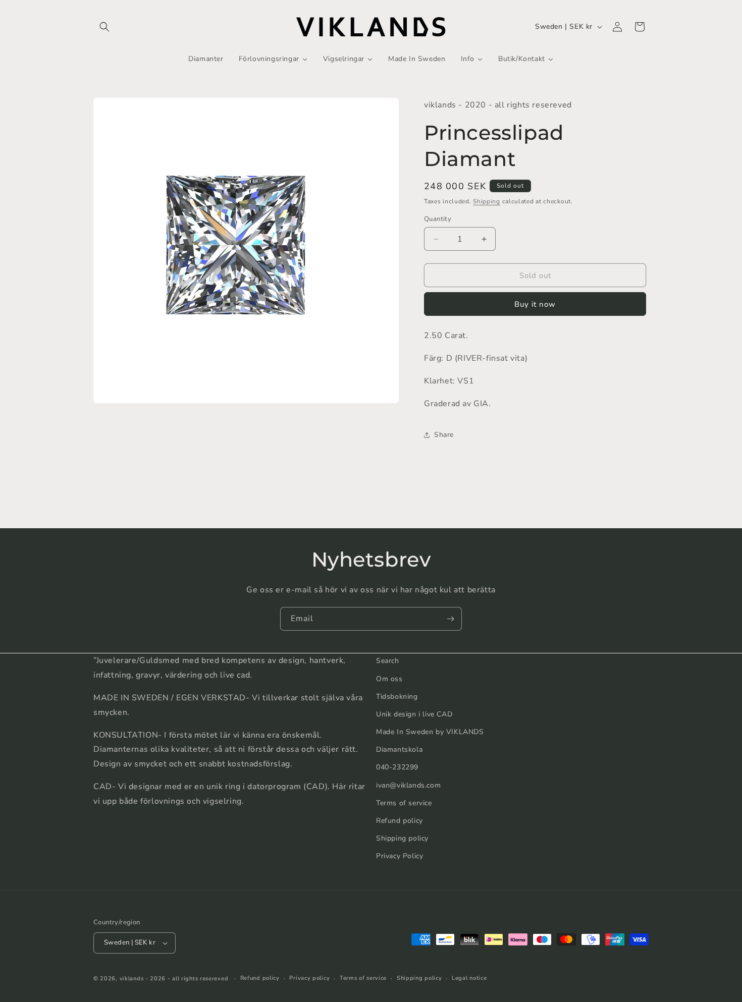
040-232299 (397, 767)
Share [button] (444, 434)
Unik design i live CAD (414, 713)
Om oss (389, 678)
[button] (104, 27)
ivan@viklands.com (408, 785)
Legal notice (469, 978)
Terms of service (404, 802)
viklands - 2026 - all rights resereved (174, 978)
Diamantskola (399, 749)
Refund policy (399, 820)
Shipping (486, 201)
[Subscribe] (450, 619)
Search (387, 660)
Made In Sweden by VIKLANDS (430, 731)
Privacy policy (309, 978)
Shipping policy (402, 838)
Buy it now (535, 304)
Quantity (437, 219)
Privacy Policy (399, 856)
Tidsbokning (397, 696)
